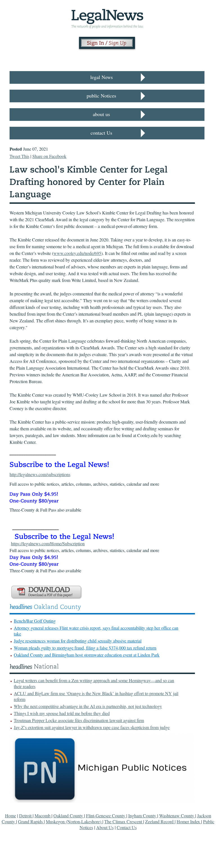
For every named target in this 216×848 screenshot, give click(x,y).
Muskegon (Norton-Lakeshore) (74, 821)
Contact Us (127, 827)
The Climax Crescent (123, 821)
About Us (105, 827)
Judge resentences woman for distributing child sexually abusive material (77, 641)
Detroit (26, 815)
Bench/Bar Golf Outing (35, 621)
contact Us (101, 132)
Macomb (43, 815)
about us (101, 114)
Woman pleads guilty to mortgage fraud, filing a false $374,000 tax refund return (85, 648)
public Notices (101, 95)
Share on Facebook (49, 156)
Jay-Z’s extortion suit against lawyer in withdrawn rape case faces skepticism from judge (92, 727)
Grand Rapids (31, 821)
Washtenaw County (177, 815)
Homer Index (189, 821)
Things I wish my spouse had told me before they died (62, 713)
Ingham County (142, 815)
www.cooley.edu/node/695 (77, 253)
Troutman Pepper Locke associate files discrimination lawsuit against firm (79, 720)
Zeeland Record (160, 821)
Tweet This (19, 156)
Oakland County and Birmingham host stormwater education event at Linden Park (86, 655)
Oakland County (68, 815)
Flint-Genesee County (106, 815)
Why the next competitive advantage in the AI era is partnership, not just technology (88, 706)
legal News (101, 77)
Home (10, 815)
